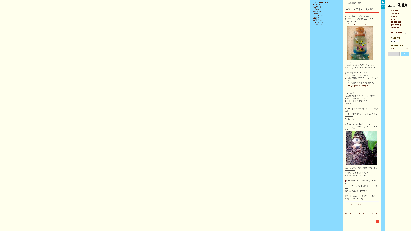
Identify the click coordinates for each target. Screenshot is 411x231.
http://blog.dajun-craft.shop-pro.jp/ (357, 24)
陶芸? (315, 7)
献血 (314, 18)
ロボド (315, 20)
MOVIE (394, 16)
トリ (314, 9)
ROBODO (395, 28)
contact (396, 25)
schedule (396, 22)
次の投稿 (348, 213)
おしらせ (316, 15)
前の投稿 (375, 213)
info (383, 7)
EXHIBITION (318, 24)
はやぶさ (316, 22)
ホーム (361, 213)
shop (393, 19)
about (394, 10)
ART (314, 13)
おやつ (315, 11)
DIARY (315, 5)
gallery (396, 13)
